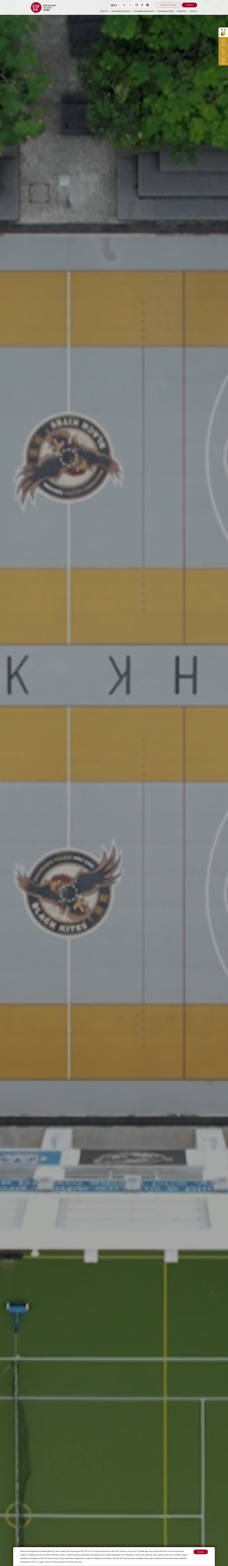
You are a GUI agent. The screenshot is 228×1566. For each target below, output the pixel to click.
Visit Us (189, 5)
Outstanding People (165, 11)
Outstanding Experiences (143, 11)
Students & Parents (168, 5)
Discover (193, 11)
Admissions (182, 11)
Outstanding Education (120, 11)
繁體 (115, 5)
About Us (104, 11)
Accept (201, 1552)
